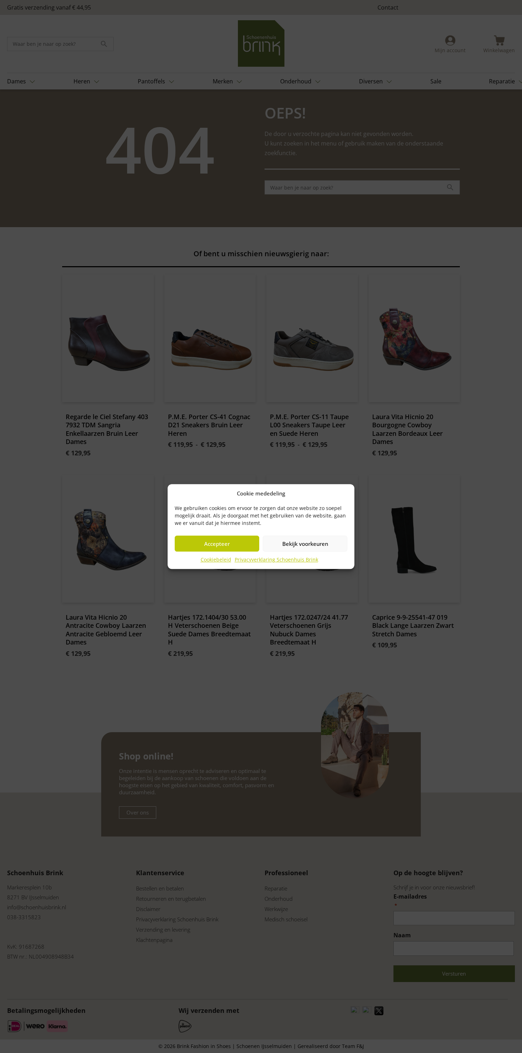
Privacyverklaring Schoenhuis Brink (276, 559)
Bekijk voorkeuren (305, 543)
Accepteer (217, 543)
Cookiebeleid (216, 559)
